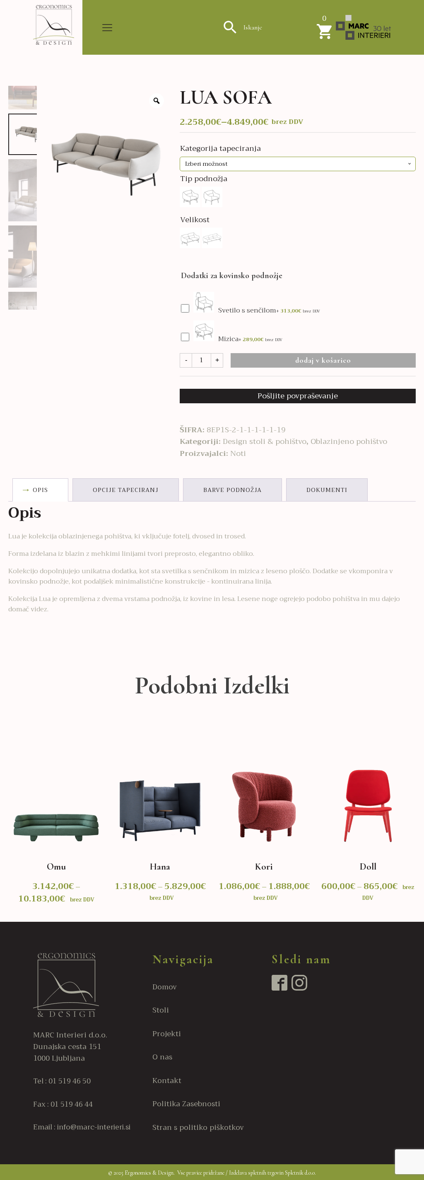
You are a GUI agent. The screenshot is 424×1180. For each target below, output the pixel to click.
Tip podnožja (203, 178)
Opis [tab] (40, 490)
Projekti (166, 1033)
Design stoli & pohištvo (264, 441)
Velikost (195, 219)
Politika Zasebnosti (186, 1104)
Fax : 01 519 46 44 (63, 1104)
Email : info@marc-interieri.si (81, 1127)
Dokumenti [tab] (326, 490)
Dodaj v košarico (323, 360)
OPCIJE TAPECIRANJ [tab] (126, 490)
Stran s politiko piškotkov (198, 1127)
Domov (164, 987)
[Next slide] (415, 820)
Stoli (160, 1010)
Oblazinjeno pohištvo (349, 441)
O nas (162, 1057)
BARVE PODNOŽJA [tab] (232, 490)
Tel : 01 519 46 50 (62, 1081)
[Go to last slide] (8, 820)
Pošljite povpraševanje (298, 395)
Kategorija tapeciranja (220, 148)
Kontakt (166, 1080)
